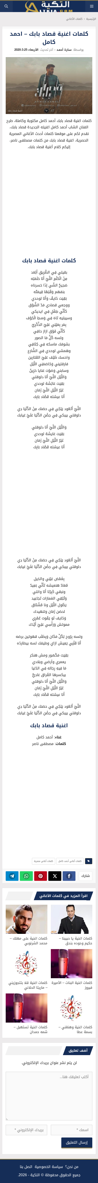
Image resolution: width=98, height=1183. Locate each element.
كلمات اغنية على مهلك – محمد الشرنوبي (28, 940)
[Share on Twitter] (54, 876)
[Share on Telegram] (12, 876)
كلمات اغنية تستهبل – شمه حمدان (30, 1029)
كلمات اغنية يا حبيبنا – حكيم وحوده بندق (75, 940)
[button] (6, 6)
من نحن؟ (71, 1166)
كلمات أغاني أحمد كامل (70, 861)
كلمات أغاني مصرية (43, 861)
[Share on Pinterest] (40, 876)
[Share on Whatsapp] (26, 876)
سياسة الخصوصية (49, 1166)
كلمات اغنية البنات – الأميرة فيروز (72, 985)
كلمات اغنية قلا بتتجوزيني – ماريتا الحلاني (27, 985)
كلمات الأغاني (74, 19)
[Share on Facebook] (69, 876)
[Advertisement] (49, 205)
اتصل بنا (26, 1166)
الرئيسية (91, 19)
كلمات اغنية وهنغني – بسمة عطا (75, 1029)
